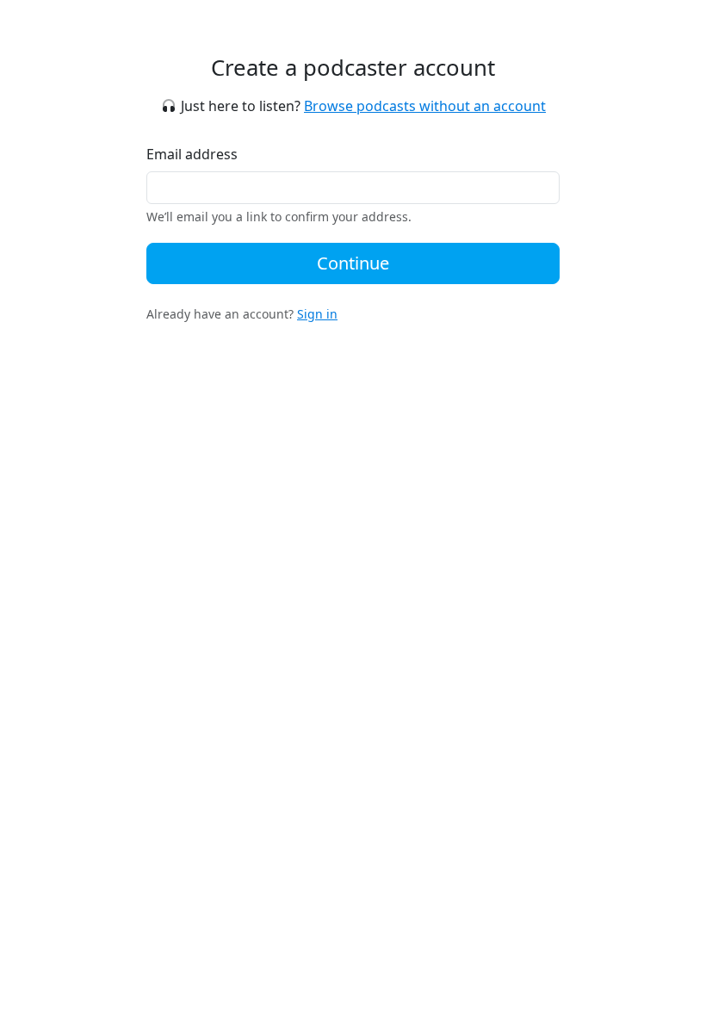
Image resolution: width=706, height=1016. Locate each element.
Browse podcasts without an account (425, 105)
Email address (192, 154)
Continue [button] (353, 263)
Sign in (317, 314)
